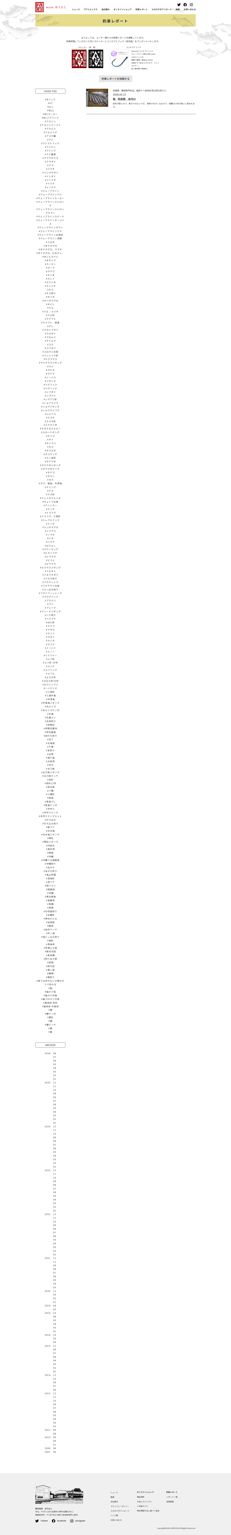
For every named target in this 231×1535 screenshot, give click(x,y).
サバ (51, 366)
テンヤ (51, 509)
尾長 (51, 797)
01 (54, 1078)
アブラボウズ (51, 158)
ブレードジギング (51, 611)
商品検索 (140, 1497)
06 (54, 1060)
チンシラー (51, 505)
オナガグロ (51, 245)
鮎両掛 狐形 (51, 1002)
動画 (178, 9)
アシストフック (51, 143)
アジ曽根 (51, 154)
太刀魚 (51, 768)
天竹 (51, 764)
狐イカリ (51, 885)
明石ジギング (51, 841)
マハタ (51, 640)
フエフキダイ (51, 574)
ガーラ (51, 267)
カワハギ (51, 282)
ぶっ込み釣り (51, 589)
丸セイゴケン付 (51, 710)
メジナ (51, 666)
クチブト (51, 318)
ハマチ (51, 541)
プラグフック (51, 596)
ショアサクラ (51, 403)
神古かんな (51, 918)
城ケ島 (51, 757)
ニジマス (51, 530)
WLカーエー (51, 114)
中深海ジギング (51, 702)
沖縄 (51, 856)
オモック (51, 260)
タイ (51, 439)
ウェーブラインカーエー (51, 198)
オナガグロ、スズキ (51, 249)
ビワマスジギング (51, 567)
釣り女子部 (51, 958)
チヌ (51, 490)
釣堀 (51, 962)
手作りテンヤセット (51, 816)
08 (54, 1053)
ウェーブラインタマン (51, 227)
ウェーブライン (51, 190)
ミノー (51, 651)
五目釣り (51, 721)
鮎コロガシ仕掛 (51, 999)
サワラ (51, 373)
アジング (51, 150)
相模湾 (51, 900)
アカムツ (51, 128)
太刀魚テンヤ (51, 775)
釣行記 (51, 966)
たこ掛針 (51, 457)
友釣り (51, 750)
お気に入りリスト (144, 1501)
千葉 (51, 746)
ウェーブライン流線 (51, 238)
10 (54, 1089)
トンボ (51, 523)
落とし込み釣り (51, 936)
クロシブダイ (51, 329)
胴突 (51, 925)
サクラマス (51, 359)
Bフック (51, 99)
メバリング (51, 669)
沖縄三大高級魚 (51, 860)
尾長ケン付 (51, 805)
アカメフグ (51, 132)
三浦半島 (51, 695)
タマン (51, 476)
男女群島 (51, 896)
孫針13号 (51, 783)
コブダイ (51, 348)
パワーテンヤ (51, 549)
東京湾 (51, 849)
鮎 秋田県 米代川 (124, 99)
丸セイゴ (51, 706)
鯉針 (51, 1017)
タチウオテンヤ (51, 468)
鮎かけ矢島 (51, 995)
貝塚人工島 (51, 947)
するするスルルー (51, 428)
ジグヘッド (51, 388)
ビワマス (51, 563)
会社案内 (105, 9)
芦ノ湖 (51, 933)
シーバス (51, 377)
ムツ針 (51, 659)
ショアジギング (51, 406)
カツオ (51, 275)
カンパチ (51, 286)
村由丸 (51, 845)
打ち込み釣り (51, 823)
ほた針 (51, 622)
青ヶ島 (51, 969)
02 (54, 1075)
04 (54, 1067)
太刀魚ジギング (51, 772)
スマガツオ (51, 424)
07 (54, 1056)
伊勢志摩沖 (51, 728)
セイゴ (51, 435)
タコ (51, 446)
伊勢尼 (51, 724)
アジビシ (51, 147)
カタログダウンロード (162, 9)
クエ (51, 307)
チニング (51, 487)
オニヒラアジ (51, 256)
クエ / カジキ (51, 311)
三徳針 (51, 691)
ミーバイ (51, 648)
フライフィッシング (51, 593)
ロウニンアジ (51, 684)
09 (54, 1093)
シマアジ (51, 395)
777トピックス (90, 9)
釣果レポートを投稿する (116, 79)
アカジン (51, 121)
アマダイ (51, 161)
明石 (51, 838)
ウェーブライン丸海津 (51, 234)
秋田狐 (51, 922)
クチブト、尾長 (51, 322)
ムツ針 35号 (51, 662)
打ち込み (51, 819)
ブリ (51, 604)
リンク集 (114, 1515)
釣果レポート (142, 9)
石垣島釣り (51, 911)
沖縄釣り (51, 863)
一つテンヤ (51, 688)
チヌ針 (51, 494)
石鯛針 (51, 915)
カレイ (51, 278)
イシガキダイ (51, 172)
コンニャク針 (51, 355)
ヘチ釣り (51, 615)
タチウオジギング (51, 465)
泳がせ (51, 867)
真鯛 (51, 904)
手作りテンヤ (51, 812)
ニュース (76, 9)
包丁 (51, 739)
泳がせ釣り (51, 871)
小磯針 (51, 794)
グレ (51, 326)
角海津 (51, 944)
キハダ (51, 296)
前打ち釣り (51, 735)
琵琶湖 (51, 889)
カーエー (51, 264)
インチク (51, 187)
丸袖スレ (51, 717)
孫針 (51, 779)
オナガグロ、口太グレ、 (51, 253)
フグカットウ (51, 582)
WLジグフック (51, 117)
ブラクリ (51, 600)
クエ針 (51, 315)
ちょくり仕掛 (51, 501)
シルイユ (51, 413)
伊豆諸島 (51, 732)
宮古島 (51, 786)
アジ (51, 139)
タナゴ (51, 472)
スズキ (51, 417)
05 (54, 1064)
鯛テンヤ (51, 1024)
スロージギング (51, 432)
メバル (51, 673)
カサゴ (51, 271)
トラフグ (51, 512)
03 (54, 1071)
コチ (51, 344)
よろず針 (51, 677)
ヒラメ (51, 560)
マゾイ (51, 633)
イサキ (51, 168)
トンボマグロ (51, 527)
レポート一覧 (172, 1497)
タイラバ (51, 443)
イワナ (51, 183)
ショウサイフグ (51, 410)
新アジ (51, 827)
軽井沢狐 (51, 951)
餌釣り (51, 977)
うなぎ (51, 242)
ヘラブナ (51, 618)
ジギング (51, 381)
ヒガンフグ (51, 552)
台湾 (51, 754)
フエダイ (51, 571)
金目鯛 (51, 955)
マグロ (51, 629)
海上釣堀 (51, 874)
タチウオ (51, 461)
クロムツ (51, 337)
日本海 (51, 830)
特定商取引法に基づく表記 (148, 1510)
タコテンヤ (51, 454)
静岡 (51, 973)
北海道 (51, 743)
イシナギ (51, 179)
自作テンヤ (51, 929)
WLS (51, 110)
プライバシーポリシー (120, 1506)
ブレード (51, 607)
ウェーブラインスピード (51, 216)
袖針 (51, 940)
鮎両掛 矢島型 (51, 1006)
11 (54, 1086)
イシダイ (51, 176)
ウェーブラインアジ (51, 194)
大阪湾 (51, 761)
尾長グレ (51, 801)
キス (51, 289)
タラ (51, 479)
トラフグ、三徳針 (51, 516)
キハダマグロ (51, 300)
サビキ (51, 370)
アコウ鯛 (51, 136)
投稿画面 (170, 1501)
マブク (51, 644)
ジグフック (51, 384)
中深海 (51, 699)
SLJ (51, 106)
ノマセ (51, 534)
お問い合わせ (190, 9)
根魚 (51, 852)
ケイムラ (51, 340)
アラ (51, 165)
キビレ (51, 304)
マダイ (51, 637)
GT (51, 103)
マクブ (51, 626)
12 (54, 1082)
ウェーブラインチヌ (51, 231)
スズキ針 (51, 421)
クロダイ (51, 333)
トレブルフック (51, 520)
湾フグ (51, 882)
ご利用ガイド (142, 1506)
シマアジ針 (51, 399)
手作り (51, 808)
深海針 (51, 878)
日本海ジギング (51, 834)
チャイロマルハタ (51, 498)
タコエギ (51, 450)
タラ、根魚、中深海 (51, 483)
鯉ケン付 (51, 1013)
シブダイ (51, 392)
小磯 (51, 790)
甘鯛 (51, 893)
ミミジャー (51, 655)
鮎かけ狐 (51, 991)
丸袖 (51, 713)
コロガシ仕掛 (51, 351)
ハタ (51, 538)
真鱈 (51, 907)
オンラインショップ (122, 9)
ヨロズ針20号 (51, 680)
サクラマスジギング (51, 362)
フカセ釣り (51, 578)
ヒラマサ (51, 556)
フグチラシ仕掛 (51, 585)
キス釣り (51, 293)
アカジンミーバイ (51, 125)
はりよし (51, 545)
